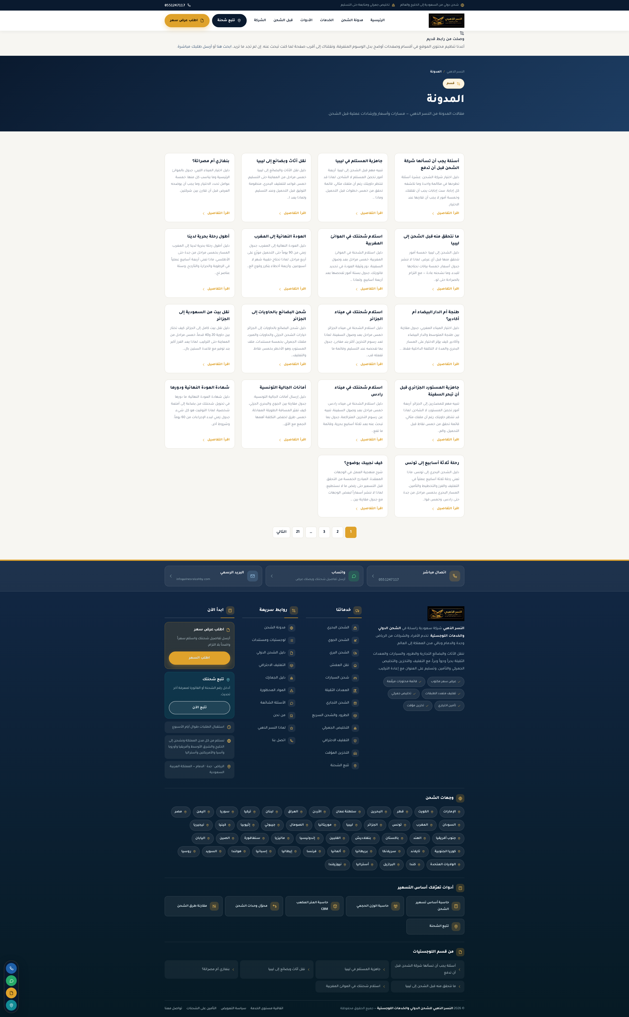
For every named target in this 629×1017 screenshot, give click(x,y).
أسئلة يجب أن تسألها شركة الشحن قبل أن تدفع (425, 969)
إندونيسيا (307, 838)
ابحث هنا (224, 47)
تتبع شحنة (226, 20)
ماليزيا (280, 838)
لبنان (269, 812)
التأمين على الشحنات (201, 1008)
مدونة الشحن (352, 21)
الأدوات (306, 21)
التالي (281, 532)
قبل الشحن (283, 21)
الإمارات (449, 812)
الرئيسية (378, 21)
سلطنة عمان (346, 812)
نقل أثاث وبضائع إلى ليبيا (286, 969)
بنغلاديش (363, 838)
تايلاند (415, 851)
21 (298, 532)
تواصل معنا (173, 1008)
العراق (293, 812)
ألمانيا (336, 851)
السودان (449, 825)
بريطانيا (361, 851)
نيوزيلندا (335, 864)
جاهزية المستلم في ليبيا (362, 969)
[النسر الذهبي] (446, 21)
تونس (397, 825)
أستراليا (362, 864)
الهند (417, 838)
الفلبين (335, 838)
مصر (178, 812)
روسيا (186, 851)
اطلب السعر (199, 658)
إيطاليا (287, 851)
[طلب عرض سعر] (11, 993)
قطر (400, 812)
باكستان (392, 838)
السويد (211, 851)
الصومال (297, 825)
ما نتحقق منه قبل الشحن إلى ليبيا (430, 986)
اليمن (201, 812)
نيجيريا (198, 825)
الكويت (423, 812)
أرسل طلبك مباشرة (195, 47)
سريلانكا (389, 851)
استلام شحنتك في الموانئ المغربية (353, 986)
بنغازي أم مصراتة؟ (215, 969)
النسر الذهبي (455, 72)
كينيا (222, 825)
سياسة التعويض (233, 1008)
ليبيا (349, 825)
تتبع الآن (199, 707)
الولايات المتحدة (443, 864)
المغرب (422, 825)
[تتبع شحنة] (11, 1005)
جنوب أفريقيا (446, 838)
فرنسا (311, 851)
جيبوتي (270, 825)
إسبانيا (261, 851)
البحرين (377, 812)
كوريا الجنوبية (445, 851)
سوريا (224, 812)
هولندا (236, 851)
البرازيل (389, 864)
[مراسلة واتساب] (11, 980)
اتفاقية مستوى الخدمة (267, 1008)
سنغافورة (252, 838)
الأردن (317, 812)
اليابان (200, 838)
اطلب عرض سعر (184, 20)
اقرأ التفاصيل (448, 213)
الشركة (260, 21)
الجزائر (373, 825)
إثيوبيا (245, 825)
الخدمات (327, 21)
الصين (225, 838)
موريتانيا (325, 825)
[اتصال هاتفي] (11, 968)
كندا (413, 864)
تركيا (247, 812)
